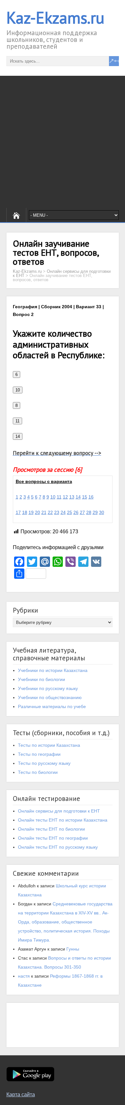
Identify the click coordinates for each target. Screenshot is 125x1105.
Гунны (72, 949)
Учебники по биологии (41, 679)
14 (78, 496)
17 (18, 512)
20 (37, 512)
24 (63, 512)
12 (65, 496)
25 (69, 512)
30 (101, 512)
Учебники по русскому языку (48, 688)
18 (24, 512)
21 (43, 512)
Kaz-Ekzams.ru (55, 17)
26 (76, 512)
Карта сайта (20, 1094)
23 (56, 512)
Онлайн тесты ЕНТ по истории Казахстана (62, 820)
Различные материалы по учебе (52, 706)
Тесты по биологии (38, 772)
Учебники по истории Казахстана (53, 670)
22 (50, 512)
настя (24, 976)
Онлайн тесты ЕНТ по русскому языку (58, 847)
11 (59, 496)
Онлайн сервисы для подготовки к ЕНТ (59, 811)
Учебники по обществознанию (50, 697)
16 (91, 496)
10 (52, 496)
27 (82, 512)
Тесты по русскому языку (44, 763)
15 (84, 496)
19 (31, 512)
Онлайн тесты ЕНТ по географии (53, 838)
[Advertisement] (62, 142)
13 (71, 496)
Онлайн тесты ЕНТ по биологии (51, 829)
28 (88, 512)
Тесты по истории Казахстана (49, 745)
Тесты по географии (39, 754)
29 (95, 512)
